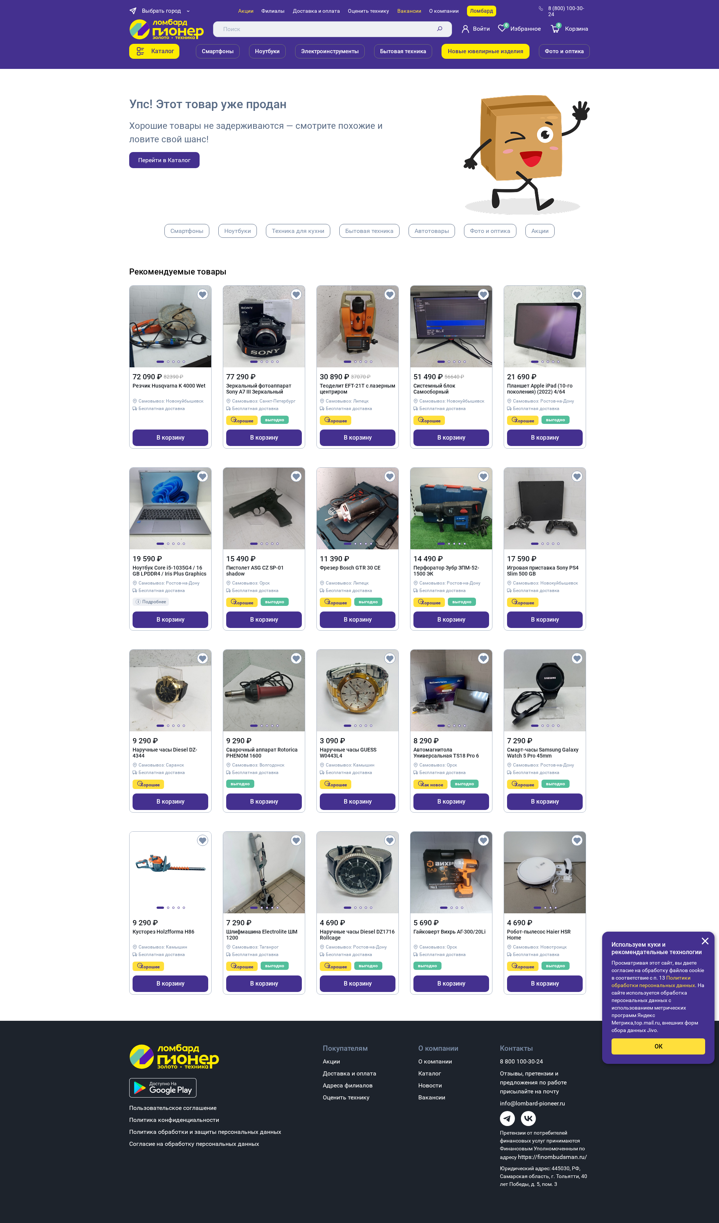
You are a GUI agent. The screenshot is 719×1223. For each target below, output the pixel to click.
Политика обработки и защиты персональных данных (205, 1131)
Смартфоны (218, 51)
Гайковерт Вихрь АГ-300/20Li (449, 932)
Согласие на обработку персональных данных (194, 1143)
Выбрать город (161, 10)
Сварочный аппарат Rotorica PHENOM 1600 (262, 753)
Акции (246, 11)
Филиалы (273, 11)
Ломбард (481, 11)
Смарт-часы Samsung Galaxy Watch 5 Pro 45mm (543, 753)
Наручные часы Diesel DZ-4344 (165, 753)
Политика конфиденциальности (174, 1119)
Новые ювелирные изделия (485, 51)
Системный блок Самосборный (434, 389)
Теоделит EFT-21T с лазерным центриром (357, 389)
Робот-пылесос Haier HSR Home (539, 935)
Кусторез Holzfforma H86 (163, 932)
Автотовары (432, 230)
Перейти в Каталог (164, 160)
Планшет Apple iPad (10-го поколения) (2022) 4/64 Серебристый (540, 389)
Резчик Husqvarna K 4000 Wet (169, 386)
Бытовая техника (403, 51)
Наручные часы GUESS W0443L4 (348, 753)
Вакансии (409, 11)
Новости (430, 1085)
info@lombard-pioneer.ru (532, 1103)
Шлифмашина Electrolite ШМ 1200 (261, 935)
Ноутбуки (267, 51)
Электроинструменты (330, 51)
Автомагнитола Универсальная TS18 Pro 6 (446, 753)
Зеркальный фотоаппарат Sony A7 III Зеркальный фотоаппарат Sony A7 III (258, 389)
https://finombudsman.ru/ (552, 1156)
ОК (658, 1046)
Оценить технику (368, 11)
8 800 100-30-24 (521, 1061)
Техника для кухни (298, 230)
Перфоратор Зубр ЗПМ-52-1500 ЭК (446, 571)
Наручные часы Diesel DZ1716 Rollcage (357, 935)
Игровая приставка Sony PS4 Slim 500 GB (543, 571)
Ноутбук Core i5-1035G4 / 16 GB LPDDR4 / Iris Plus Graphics (169, 571)
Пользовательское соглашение (172, 1107)
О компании (444, 11)
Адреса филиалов (348, 1085)
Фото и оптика (564, 51)
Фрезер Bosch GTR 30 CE (350, 568)
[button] (160, 362)
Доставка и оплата (316, 11)
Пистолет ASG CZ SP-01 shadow (255, 571)
